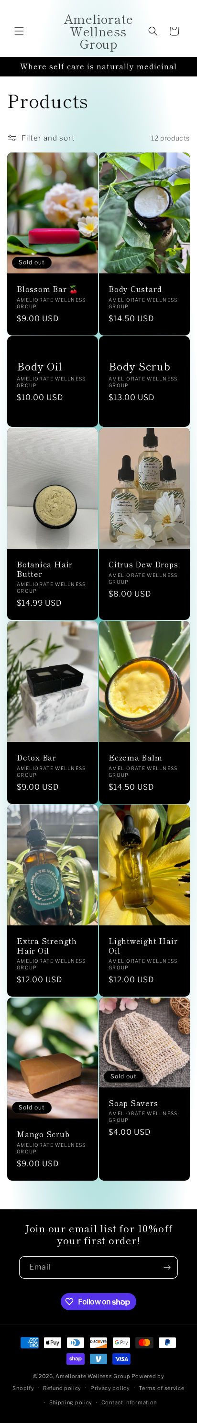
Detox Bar (36, 757)
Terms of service (161, 1388)
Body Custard (135, 288)
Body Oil (39, 366)
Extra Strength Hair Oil (47, 946)
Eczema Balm (136, 757)
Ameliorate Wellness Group (93, 1376)
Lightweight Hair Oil (143, 946)
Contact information (129, 1402)
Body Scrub (140, 366)
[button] (19, 31)
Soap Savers (133, 1103)
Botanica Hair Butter (45, 569)
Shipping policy (71, 1402)
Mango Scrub (43, 1134)
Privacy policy (110, 1388)
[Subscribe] (166, 1267)
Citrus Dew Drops (143, 564)
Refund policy (62, 1388)
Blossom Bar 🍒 (47, 288)
